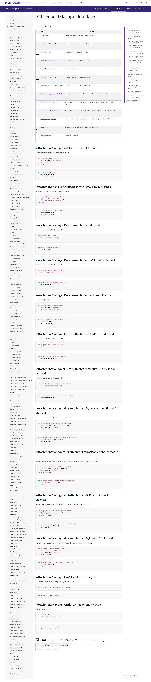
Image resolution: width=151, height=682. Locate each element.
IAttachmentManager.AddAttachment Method (135, 31)
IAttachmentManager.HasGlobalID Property (135, 92)
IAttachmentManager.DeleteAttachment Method (135, 42)
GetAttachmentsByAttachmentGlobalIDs (52, 94)
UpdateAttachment (46, 136)
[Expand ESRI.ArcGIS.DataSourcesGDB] (6, 26)
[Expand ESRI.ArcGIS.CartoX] (6, 20)
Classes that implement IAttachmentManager (133, 101)
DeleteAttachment (46, 52)
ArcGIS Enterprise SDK (14, 8)
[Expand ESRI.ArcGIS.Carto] (6, 17)
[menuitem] (97, 9)
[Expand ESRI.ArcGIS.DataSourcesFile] (6, 23)
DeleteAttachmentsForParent (48, 77)
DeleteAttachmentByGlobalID (49, 61)
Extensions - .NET (31, 8)
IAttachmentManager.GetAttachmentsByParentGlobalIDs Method (136, 81)
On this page (128, 25)
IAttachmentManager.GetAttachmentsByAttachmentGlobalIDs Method (135, 68)
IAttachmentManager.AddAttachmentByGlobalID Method (135, 37)
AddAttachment (45, 35)
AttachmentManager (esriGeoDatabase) (47, 649)
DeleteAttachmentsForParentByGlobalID (52, 86)
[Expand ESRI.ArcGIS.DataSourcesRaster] (6, 29)
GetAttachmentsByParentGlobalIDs (50, 111)
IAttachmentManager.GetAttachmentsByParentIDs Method (134, 87)
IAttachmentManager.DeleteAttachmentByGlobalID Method (135, 47)
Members (128, 28)
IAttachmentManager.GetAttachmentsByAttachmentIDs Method (136, 74)
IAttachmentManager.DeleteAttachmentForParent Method (136, 53)
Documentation (31, 2)
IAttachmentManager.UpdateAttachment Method (136, 97)
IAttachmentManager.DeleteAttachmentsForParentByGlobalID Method (135, 62)
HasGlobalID (44, 127)
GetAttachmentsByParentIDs (48, 119)
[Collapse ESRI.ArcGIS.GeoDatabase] (6, 32)
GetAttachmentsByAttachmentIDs (50, 102)
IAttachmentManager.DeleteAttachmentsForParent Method (136, 57)
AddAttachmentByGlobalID (48, 44)
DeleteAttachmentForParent (48, 69)
